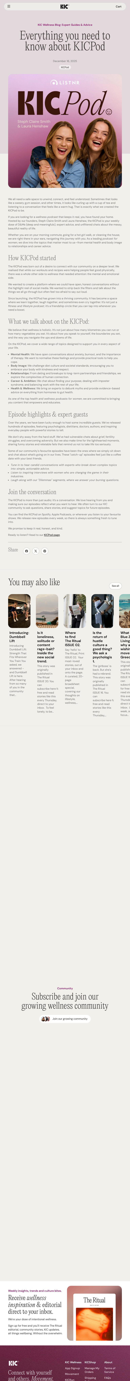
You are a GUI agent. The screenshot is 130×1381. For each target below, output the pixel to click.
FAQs (107, 1378)
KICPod (65, 67)
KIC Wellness (73, 1362)
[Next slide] (118, 655)
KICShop (90, 1362)
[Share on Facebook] (26, 551)
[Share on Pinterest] (44, 551)
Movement (72, 1374)
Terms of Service (109, 1370)
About (108, 1362)
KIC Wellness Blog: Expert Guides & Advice (65, 25)
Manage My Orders (92, 1370)
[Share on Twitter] (35, 551)
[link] (65, 1019)
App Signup (72, 1368)
